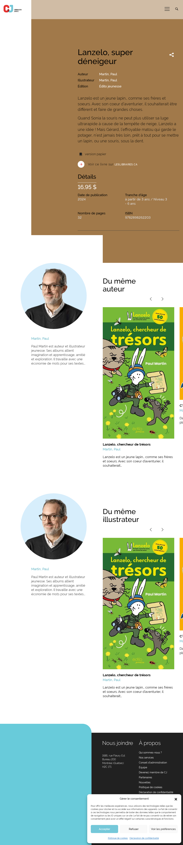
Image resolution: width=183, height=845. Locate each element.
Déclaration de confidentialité (144, 838)
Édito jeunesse (110, 86)
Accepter (104, 829)
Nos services (146, 757)
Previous (151, 299)
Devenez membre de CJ (153, 772)
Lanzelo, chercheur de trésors (126, 444)
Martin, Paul (108, 74)
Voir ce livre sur (112, 164)
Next (162, 299)
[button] (176, 799)
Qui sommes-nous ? (150, 752)
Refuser (134, 829)
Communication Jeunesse (12, 9)
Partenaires (145, 777)
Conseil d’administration (153, 762)
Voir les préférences (163, 829)
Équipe (143, 767)
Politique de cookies (118, 838)
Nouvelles (144, 782)
